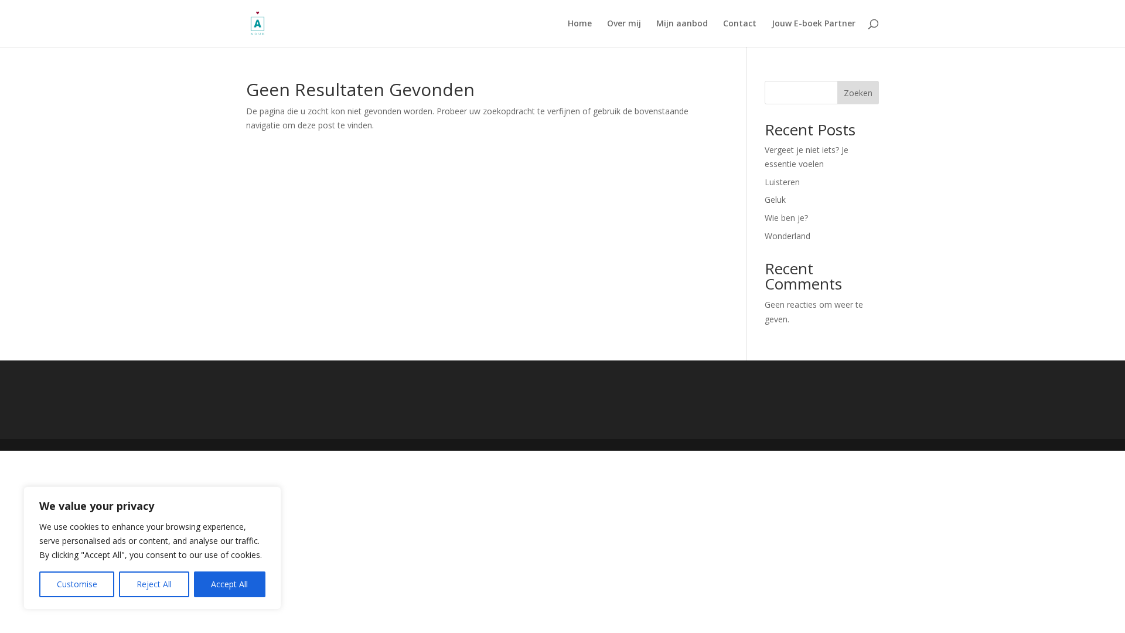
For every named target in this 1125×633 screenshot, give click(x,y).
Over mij (624, 24)
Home (580, 24)
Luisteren (782, 182)
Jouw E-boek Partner (813, 24)
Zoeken (858, 92)
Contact (739, 24)
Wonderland (787, 235)
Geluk (775, 199)
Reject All (154, 584)
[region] (152, 548)
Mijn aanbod (682, 24)
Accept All (229, 584)
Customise (77, 584)
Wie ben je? (786, 217)
